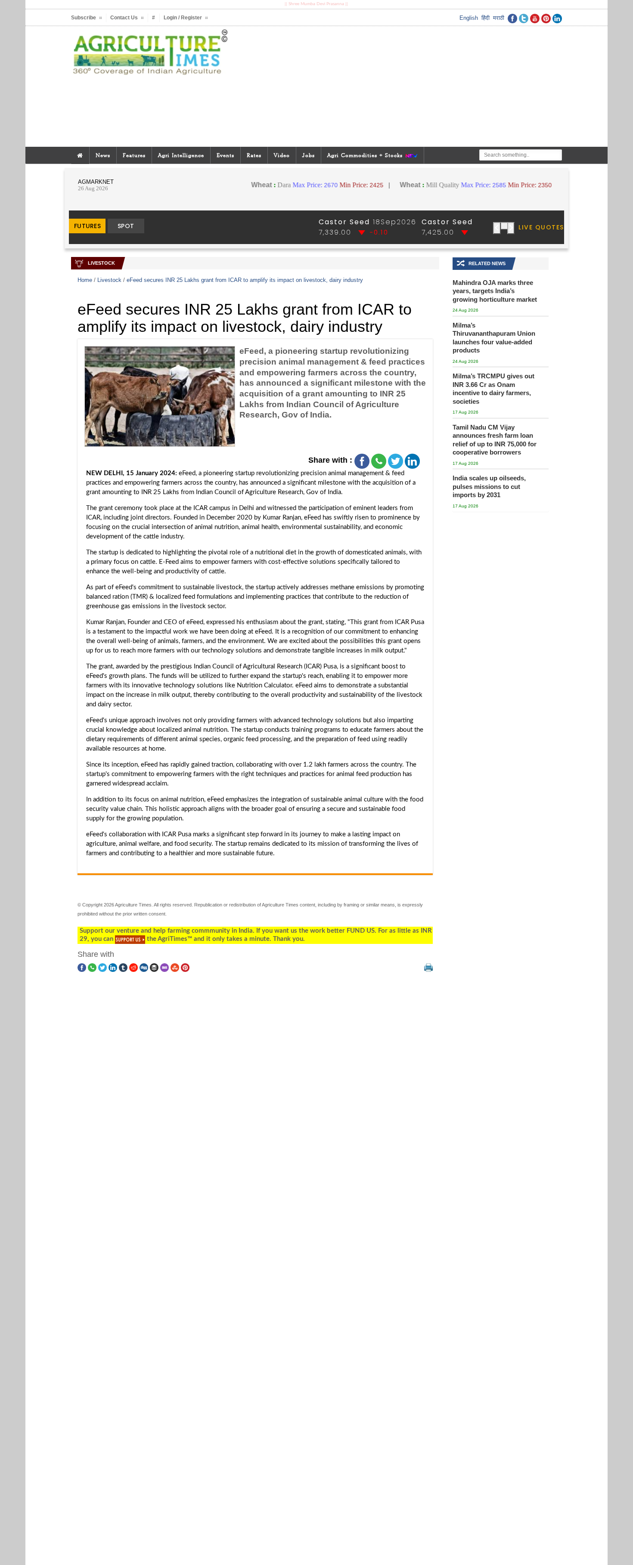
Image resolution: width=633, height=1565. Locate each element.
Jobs (308, 155)
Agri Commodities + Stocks (366, 155)
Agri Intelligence (181, 155)
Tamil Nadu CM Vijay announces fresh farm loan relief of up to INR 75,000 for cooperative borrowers (495, 440)
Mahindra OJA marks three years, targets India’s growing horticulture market (495, 291)
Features (134, 155)
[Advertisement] (400, 86)
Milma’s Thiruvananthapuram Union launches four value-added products (494, 338)
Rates (254, 155)
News (103, 155)
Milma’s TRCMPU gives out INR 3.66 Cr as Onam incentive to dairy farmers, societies (493, 388)
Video (282, 155)
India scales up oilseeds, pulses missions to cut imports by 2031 (489, 486)
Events (225, 155)
